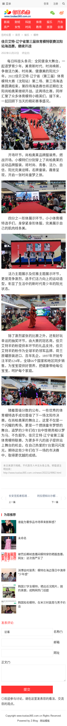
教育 (39, 26)
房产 (6, 26)
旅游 (49, 26)
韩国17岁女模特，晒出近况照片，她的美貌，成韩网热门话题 (40, 588)
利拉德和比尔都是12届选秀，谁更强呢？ (47, 495)
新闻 (6, 22)
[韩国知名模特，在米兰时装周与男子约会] (8, 607)
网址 (57, 652)
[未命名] (8, 542)
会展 (60, 26)
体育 (39, 22)
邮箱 (57, 642)
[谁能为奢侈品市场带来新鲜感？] (8, 526)
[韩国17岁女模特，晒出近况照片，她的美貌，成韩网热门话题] (8, 591)
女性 (17, 26)
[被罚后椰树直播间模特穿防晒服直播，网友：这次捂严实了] (8, 559)
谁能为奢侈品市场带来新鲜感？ (37, 522)
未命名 (22, 538)
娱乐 (26, 34)
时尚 (28, 26)
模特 (36, 34)
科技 (28, 22)
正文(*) (5, 662)
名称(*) (58, 631)
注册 (55, 3)
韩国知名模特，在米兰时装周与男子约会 (42, 604)
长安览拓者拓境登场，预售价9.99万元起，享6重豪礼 (19, 495)
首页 (17, 34)
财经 (17, 22)
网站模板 (45, 720)
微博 (62, 12)
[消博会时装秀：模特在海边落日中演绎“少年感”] (8, 575)
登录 (46, 3)
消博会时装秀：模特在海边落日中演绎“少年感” (42, 572)
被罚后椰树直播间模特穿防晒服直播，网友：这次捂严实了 (42, 556)
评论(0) (25, 53)
